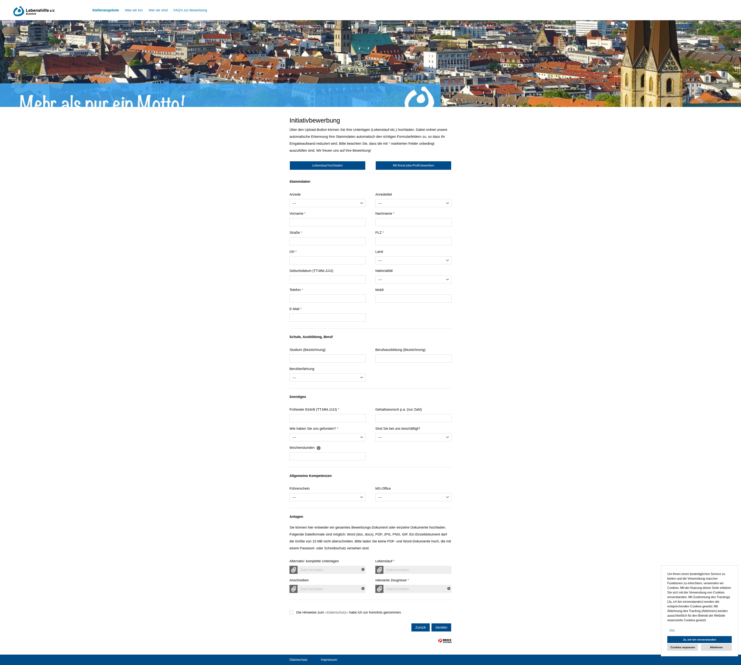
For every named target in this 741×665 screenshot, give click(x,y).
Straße (295, 233)
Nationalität (384, 271)
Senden (441, 627)
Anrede (295, 194)
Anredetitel (383, 194)
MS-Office (383, 488)
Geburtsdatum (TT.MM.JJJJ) (311, 271)
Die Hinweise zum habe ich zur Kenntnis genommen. (349, 612)
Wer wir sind (158, 10)
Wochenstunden (302, 448)
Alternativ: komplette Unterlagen (314, 561)
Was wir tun (134, 10)
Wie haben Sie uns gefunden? (313, 428)
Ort (293, 252)
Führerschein (299, 488)
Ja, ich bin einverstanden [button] (699, 639)
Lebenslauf (385, 561)
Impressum (329, 660)
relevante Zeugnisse (392, 580)
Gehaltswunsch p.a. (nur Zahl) (398, 409)
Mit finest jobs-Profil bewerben (413, 165)
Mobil (379, 290)
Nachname (384, 213)
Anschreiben (299, 580)
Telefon (296, 290)
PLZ (379, 233)
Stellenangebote (105, 10)
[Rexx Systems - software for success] (445, 640)
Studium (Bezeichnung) (307, 350)
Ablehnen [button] (716, 647)
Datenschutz (336, 612)
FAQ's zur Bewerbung (190, 10)
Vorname (297, 213)
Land (379, 252)
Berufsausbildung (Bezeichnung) (400, 350)
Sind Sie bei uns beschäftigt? (397, 428)
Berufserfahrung (301, 369)
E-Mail (295, 309)
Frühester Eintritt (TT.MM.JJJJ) (314, 409)
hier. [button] (672, 630)
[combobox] (327, 203)
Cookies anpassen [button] (683, 647)
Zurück (420, 627)
